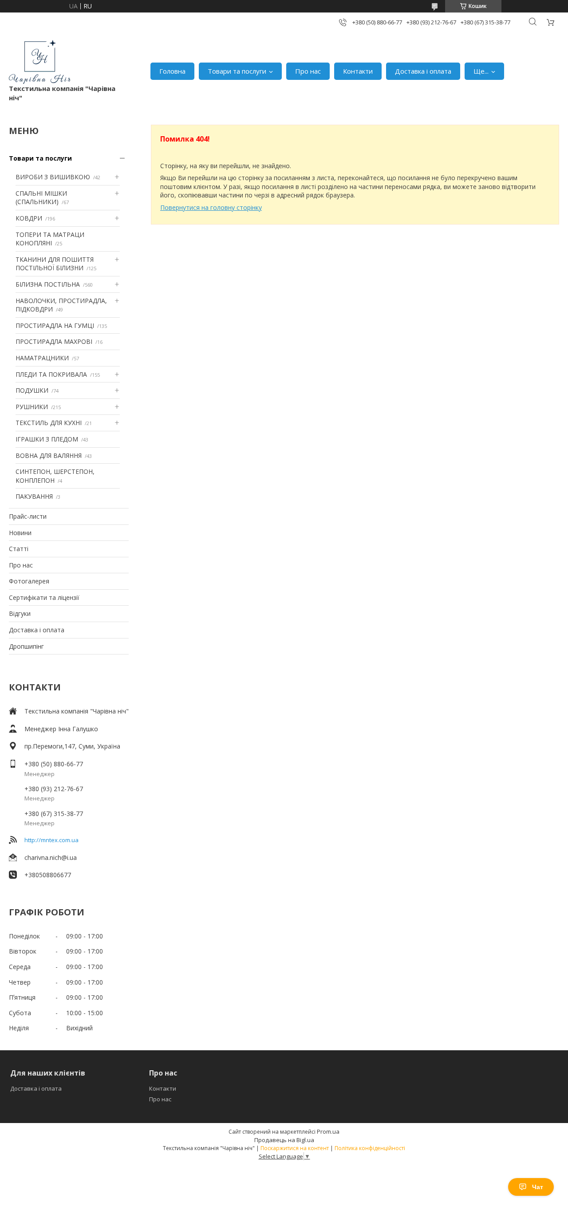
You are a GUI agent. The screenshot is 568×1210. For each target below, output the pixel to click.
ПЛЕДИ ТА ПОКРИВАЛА (51, 374)
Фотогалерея (29, 581)
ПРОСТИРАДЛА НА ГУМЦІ (55, 325)
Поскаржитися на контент (294, 1148)
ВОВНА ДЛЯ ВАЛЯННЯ (49, 455)
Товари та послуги (237, 71)
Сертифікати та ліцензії (44, 597)
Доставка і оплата (423, 71)
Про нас (308, 71)
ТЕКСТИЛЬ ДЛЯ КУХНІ (49, 422)
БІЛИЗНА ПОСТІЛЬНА (48, 284)
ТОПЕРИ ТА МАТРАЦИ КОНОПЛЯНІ (50, 239)
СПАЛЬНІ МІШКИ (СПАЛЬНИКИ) (41, 197)
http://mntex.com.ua (51, 840)
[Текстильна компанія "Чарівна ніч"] (40, 62)
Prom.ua (328, 1131)
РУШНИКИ (32, 406)
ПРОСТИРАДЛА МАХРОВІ (54, 341)
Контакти (358, 71)
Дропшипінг (26, 646)
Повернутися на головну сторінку (211, 207)
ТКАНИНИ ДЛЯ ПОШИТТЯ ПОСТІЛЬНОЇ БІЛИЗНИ (55, 263)
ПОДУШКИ (32, 390)
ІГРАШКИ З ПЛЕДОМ (47, 439)
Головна (172, 71)
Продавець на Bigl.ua (284, 1140)
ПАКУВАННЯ (34, 496)
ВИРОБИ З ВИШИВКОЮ (53, 177)
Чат (537, 1186)
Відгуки (20, 613)
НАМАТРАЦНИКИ (42, 358)
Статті (18, 548)
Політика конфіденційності (370, 1148)
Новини (20, 532)
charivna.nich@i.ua (50, 857)
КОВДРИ (29, 218)
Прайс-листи (28, 516)
